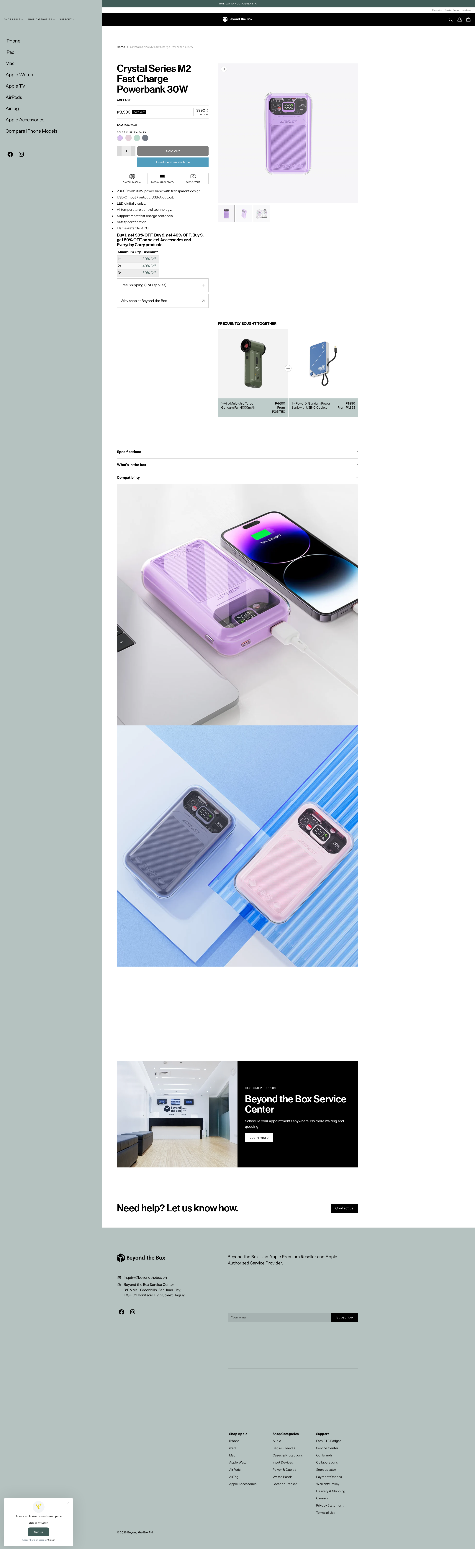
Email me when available (173, 162)
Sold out (173, 151)
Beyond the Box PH (140, 1532)
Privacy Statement (329, 1505)
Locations (466, 10)
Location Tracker (285, 1484)
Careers (322, 1498)
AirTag (12, 108)
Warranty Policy (328, 1484)
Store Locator (326, 1469)
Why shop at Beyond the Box (143, 301)
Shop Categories (39, 19)
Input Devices (283, 1462)
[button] (354, 133)
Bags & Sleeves (284, 1448)
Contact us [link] (344, 1208)
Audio (277, 1441)
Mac (10, 63)
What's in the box (131, 465)
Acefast (124, 100)
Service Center (452, 10)
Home (121, 47)
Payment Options (329, 1477)
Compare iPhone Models (31, 131)
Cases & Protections (288, 1455)
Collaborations (327, 1462)
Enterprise (437, 10)
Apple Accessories (25, 119)
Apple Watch (19, 74)
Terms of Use (325, 1512)
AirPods (14, 97)
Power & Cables (284, 1469)
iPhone (13, 41)
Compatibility (128, 477)
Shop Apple (12, 19)
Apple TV (15, 86)
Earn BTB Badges (328, 1441)
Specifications (129, 452)
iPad (10, 52)
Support (65, 19)
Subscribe (344, 1317)
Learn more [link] (259, 1138)
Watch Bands (282, 1477)
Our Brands (324, 1455)
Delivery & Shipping (330, 1491)
